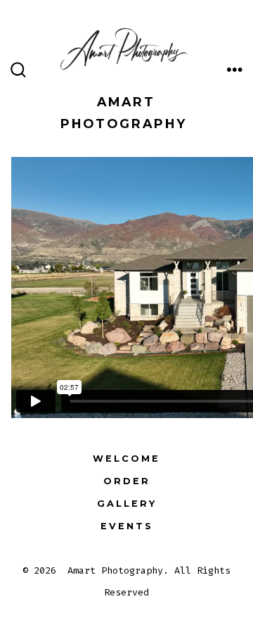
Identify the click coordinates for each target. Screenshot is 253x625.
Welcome (126, 458)
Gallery (127, 503)
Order (126, 481)
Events (126, 526)
